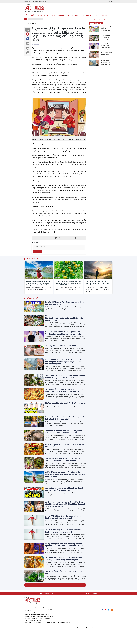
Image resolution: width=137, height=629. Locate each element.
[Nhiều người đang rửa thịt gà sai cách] (34, 350)
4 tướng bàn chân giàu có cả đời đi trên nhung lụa (65, 403)
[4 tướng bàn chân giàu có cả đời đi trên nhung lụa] (34, 407)
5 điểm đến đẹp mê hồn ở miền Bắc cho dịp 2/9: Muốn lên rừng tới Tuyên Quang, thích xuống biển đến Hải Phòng (38, 283)
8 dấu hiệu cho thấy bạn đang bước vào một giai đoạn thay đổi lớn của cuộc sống (98, 283)
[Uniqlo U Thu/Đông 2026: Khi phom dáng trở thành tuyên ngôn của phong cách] (34, 520)
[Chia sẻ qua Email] (27, 43)
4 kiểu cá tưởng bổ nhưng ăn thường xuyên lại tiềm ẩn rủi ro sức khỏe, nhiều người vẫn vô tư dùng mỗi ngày (64, 318)
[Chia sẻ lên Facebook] (27, 38)
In (76, 238)
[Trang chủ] (26, 15)
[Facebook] (102, 610)
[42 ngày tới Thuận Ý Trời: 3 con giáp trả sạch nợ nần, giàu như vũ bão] (34, 306)
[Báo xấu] (27, 52)
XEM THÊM (55, 585)
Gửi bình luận (37, 251)
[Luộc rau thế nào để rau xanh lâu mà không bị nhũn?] (34, 576)
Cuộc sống (28, 277)
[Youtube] (105, 610)
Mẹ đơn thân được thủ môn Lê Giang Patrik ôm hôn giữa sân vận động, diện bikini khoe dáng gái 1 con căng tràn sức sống (65, 504)
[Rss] (112, 610)
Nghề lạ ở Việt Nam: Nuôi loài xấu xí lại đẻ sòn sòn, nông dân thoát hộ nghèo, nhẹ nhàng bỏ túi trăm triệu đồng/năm (64, 361)
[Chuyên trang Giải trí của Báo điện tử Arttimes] (34, 8)
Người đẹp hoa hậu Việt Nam (34, 19)
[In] (27, 48)
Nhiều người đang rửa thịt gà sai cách (60, 346)
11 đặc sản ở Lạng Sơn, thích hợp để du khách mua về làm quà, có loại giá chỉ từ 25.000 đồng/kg (68, 283)
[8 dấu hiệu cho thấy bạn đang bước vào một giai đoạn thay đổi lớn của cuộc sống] (98, 270)
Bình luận (27, 29)
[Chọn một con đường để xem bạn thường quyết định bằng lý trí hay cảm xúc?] (34, 421)
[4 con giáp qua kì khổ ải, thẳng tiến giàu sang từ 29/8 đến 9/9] (34, 449)
